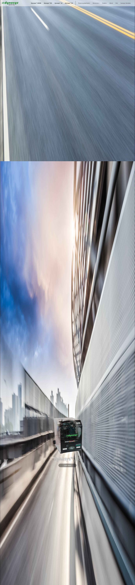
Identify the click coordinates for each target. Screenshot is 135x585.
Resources (96, 3)
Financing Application (84, 3)
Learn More (67, 304)
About (111, 3)
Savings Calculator (125, 3)
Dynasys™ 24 (58, 3)
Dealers (104, 3)
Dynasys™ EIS (48, 3)
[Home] (10, 3)
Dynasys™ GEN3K (36, 3)
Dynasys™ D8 (69, 3)
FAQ (117, 3)
